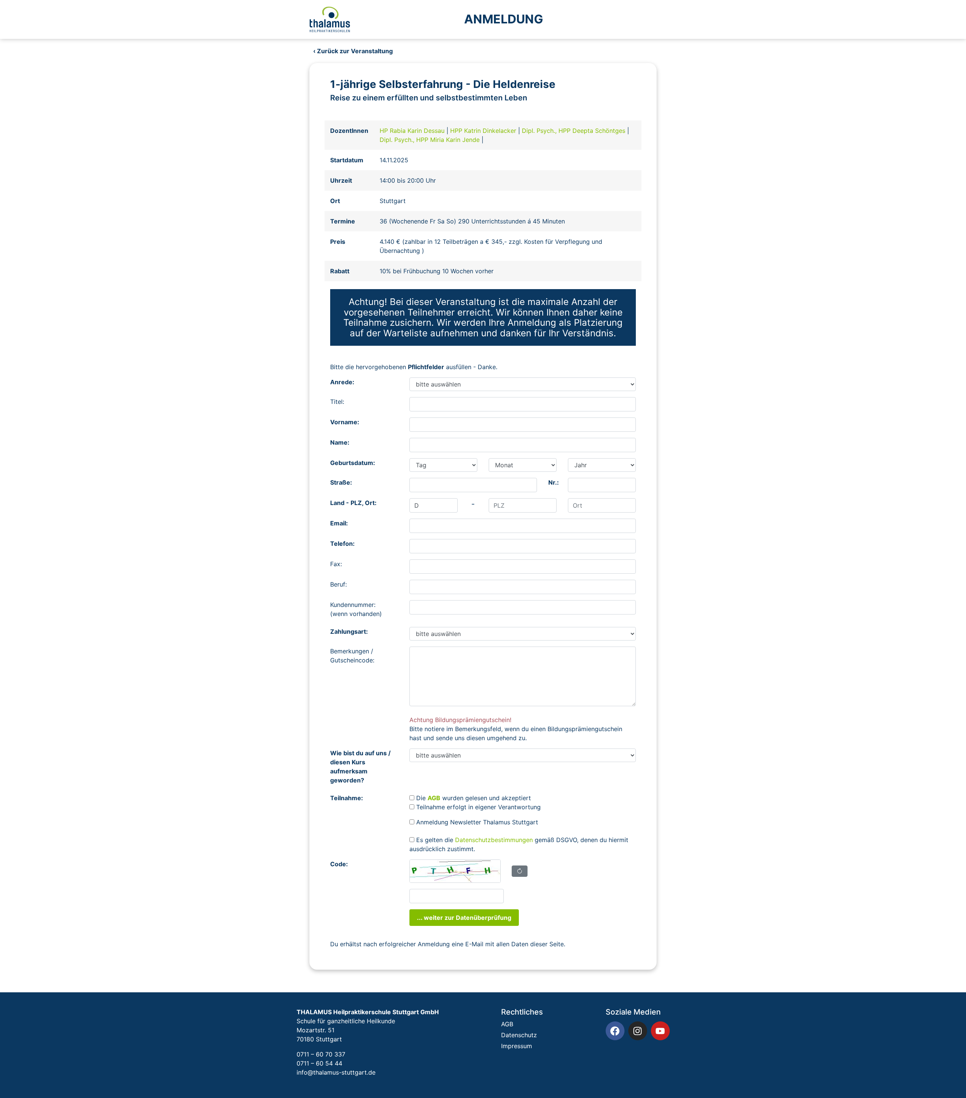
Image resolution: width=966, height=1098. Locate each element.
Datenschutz (519, 1035)
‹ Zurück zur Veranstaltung (353, 51)
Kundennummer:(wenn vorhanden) (356, 609)
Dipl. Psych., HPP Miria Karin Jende (430, 139)
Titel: (337, 401)
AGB (507, 1024)
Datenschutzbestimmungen (494, 840)
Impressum (516, 1046)
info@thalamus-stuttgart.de (336, 1072)
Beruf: (338, 584)
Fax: (336, 564)
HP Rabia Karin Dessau (413, 130)
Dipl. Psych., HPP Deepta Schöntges (574, 130)
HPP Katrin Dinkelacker (484, 130)
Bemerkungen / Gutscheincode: (352, 655)
